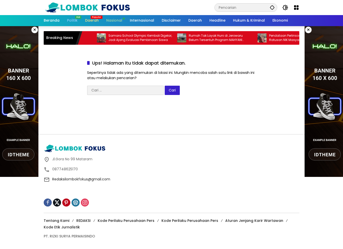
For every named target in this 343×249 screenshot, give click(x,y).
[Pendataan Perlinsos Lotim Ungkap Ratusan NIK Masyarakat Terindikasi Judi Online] (256, 37)
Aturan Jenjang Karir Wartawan (254, 220)
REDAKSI (83, 220)
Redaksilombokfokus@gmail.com (81, 179)
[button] (272, 7)
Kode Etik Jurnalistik (62, 227)
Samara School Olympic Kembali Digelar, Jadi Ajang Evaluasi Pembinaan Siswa (134, 38)
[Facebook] (48, 202)
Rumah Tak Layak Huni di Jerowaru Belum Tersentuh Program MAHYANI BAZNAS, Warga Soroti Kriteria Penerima (213, 38)
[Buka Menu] (296, 8)
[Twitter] (57, 202)
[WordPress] (76, 202)
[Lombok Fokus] (88, 7)
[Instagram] (85, 202)
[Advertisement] (171, 116)
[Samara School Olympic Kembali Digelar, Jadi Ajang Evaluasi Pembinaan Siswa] (95, 37)
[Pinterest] (66, 202)
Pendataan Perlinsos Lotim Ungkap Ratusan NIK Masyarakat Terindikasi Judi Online (295, 38)
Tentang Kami (56, 220)
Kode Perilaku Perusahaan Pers (126, 220)
